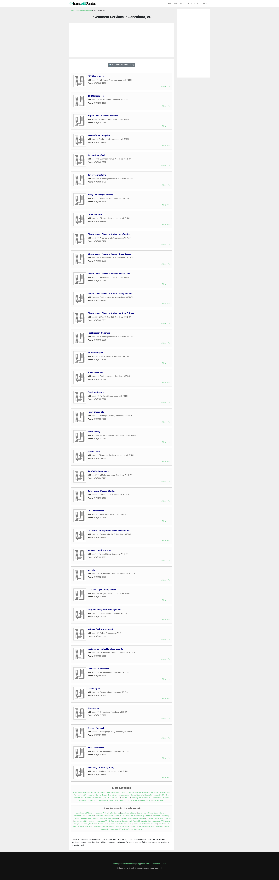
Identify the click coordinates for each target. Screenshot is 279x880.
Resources (156, 864)
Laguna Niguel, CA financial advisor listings (143, 792)
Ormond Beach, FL (137, 795)
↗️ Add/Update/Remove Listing (121, 65)
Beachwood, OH (100, 798)
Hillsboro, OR (115, 798)
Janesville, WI (135, 800)
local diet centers (158, 800)
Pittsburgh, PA (93, 800)
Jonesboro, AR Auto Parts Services (105, 818)
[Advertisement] (121, 40)
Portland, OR (125, 798)
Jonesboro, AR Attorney (84, 813)
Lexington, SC (124, 800)
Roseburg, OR (136, 798)
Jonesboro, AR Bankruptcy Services (107, 813)
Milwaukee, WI (146, 800)
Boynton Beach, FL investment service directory (113, 795)
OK (109, 798)
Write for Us (145, 864)
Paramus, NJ (89, 798)
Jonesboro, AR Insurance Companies (108, 816)
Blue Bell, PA (146, 798)
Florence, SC (114, 800)
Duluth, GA (148, 795)
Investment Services (184, 3)
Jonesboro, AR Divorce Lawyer (121, 824)
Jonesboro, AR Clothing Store (84, 821)
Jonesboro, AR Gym (100, 826)
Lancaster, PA (156, 798)
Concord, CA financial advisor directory (113, 792)
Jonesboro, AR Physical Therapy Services (136, 821)
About (206, 3)
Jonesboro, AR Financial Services (145, 824)
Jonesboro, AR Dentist (129, 813)
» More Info (165, 86)
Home (169, 3)
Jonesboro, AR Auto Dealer (82, 818)
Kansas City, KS (159, 795)
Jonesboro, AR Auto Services (83, 816)
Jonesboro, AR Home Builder (119, 826)
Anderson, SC (103, 800)
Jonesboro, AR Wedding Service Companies (126, 829)
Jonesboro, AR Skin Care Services (109, 821)
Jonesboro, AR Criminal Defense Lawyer (95, 824)
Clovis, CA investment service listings (86, 792)
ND (82, 798)
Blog (199, 3)
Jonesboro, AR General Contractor (158, 818)
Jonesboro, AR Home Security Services (152, 813)
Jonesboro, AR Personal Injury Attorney (137, 816)
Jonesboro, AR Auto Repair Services (132, 818)
